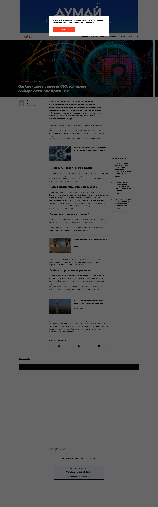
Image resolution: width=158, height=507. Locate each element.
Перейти (64, 29)
